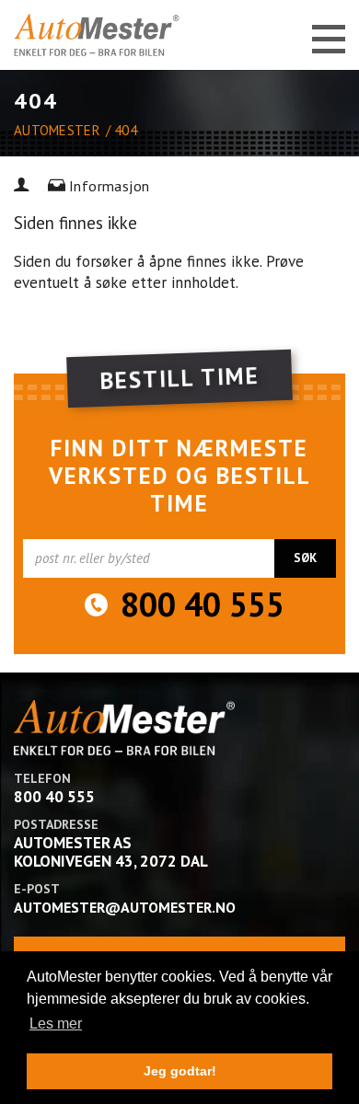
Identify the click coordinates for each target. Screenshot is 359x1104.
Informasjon (109, 186)
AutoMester (57, 130)
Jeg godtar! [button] (180, 1071)
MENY (325, 39)
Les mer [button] (55, 1023)
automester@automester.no (125, 907)
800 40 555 (202, 604)
